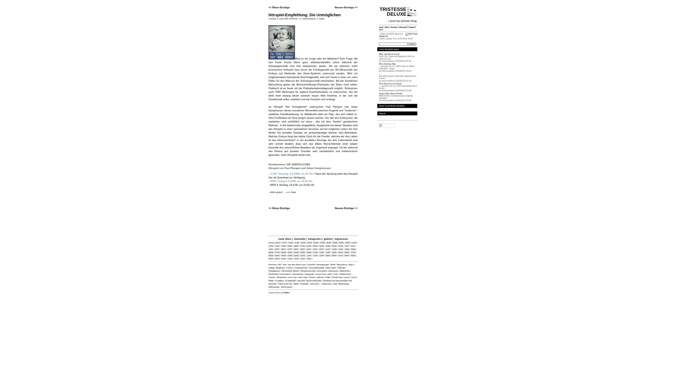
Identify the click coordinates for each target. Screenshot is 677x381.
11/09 (297, 243)
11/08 (277, 246)
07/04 (340, 256)
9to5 (284, 265)
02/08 (334, 246)
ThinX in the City (285, 284)
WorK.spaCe (286, 287)
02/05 (296, 256)
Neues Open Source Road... (391, 93)
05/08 (315, 246)
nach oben (284, 238)
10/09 (303, 243)
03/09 (341, 243)
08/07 (283, 249)
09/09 (309, 243)
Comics (289, 268)
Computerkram (300, 268)
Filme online (331, 268)
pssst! (347, 277)
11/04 (315, 256)
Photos (312, 277)
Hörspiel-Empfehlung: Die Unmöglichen (305, 15)
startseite (299, 238)
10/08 (283, 246)
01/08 (340, 246)
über (387, 27)
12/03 (296, 259)
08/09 (315, 243)
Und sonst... (315, 284)
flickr (286, 293)
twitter (296, 284)
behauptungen (323, 265)
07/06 (277, 252)
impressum (341, 238)
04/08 (321, 246)
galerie (328, 238)
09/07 (277, 249)
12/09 (290, 243)
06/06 (283, 252)
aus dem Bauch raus (297, 265)
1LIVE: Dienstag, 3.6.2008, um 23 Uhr (292, 173)
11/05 (328, 252)
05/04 (353, 256)
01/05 (302, 256)
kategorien (314, 238)
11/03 (302, 259)
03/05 (290, 256)
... (380, 74)
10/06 (346, 249)
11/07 (353, 246)
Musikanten (281, 277)
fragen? (412, 27)
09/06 (353, 249)
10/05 (334, 252)
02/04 (283, 259)
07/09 (322, 243)
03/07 (315, 249)
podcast (320, 277)
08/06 (271, 252)
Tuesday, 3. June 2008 (278, 19)
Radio (321, 19)
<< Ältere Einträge (279, 7)
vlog (335, 284)
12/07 (346, 246)
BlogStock (280, 268)
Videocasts (327, 284)
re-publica (279, 281)
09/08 (289, 246)
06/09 (328, 243)
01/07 (328, 249)
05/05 (277, 256)
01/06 (315, 252)
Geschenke (322, 271)
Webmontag (343, 284)
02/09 (347, 243)
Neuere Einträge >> (346, 7)
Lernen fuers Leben (323, 274)
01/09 (354, 243)
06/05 (271, 256)
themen (394, 27)
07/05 (353, 252)
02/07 (321, 249)
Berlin (333, 265)
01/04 (290, 259)
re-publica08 (290, 281)
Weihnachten (274, 287)
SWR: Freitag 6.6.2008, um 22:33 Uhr (291, 181)
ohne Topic (303, 277)
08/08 (296, 246)
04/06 (296, 252)
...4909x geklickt (276, 192)
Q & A (353, 277)
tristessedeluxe (309, 19)
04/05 (283, 256)
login (381, 29)
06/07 (296, 249)
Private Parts (337, 277)
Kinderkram (345, 271)
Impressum (333, 271)
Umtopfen (304, 284)
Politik (327, 277)
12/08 (271, 246)
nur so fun (292, 277)
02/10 (278, 243)
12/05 (321, 252)
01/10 (284, 243)
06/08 (308, 246)
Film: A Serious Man (387, 64)
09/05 (340, 252)
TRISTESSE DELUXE (393, 12)
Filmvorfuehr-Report (290, 271)
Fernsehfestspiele (316, 268)
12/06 (334, 249)
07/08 (302, 246)
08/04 (334, 256)
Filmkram (341, 268)
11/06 (340, 249)
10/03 (308, 259)
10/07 (271, 249)
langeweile (309, 274)
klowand (403, 27)
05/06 (290, 252)
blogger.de (383, 36)
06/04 (346, 256)
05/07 (302, 249)
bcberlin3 (311, 265)
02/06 (309, 252)
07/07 (290, 249)
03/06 (302, 252)
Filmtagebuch (274, 271)
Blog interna (342, 265)
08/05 (346, 252)
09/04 (327, 256)
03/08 (327, 246)
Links (336, 274)
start (381, 27)
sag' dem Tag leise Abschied (309, 281)
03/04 (277, 259)
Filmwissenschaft (307, 271)
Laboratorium (297, 274)
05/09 (335, 243)
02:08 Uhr (293, 19)
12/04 (309, 256)
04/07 (309, 249)
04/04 (271, 259)
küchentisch (285, 274)
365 (279, 265)
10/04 (321, 256)
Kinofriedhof (274, 274)
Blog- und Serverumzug (389, 54)
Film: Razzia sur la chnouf (390, 84)
